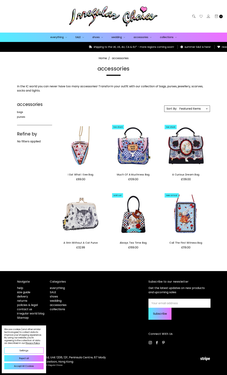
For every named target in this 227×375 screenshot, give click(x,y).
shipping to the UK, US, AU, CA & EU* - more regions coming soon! (118, 47)
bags (20, 112)
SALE (78, 37)
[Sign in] (208, 16)
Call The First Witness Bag (185, 243)
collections (167, 37)
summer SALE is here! (182, 47)
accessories (141, 37)
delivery (22, 296)
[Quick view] (98, 128)
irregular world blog (30, 313)
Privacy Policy (33, 343)
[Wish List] (201, 16)
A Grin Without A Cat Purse (80, 243)
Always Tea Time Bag (133, 243)
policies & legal (27, 305)
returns (22, 301)
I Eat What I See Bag (80, 174)
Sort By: (172, 109)
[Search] (193, 16)
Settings (24, 350)
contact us (24, 309)
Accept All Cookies (24, 366)
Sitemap (23, 318)
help (20, 288)
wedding (117, 37)
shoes (96, 37)
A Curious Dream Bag (185, 174)
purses (21, 117)
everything (57, 37)
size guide (23, 292)
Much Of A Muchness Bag (133, 174)
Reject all (24, 358)
